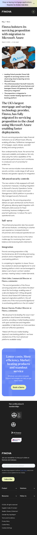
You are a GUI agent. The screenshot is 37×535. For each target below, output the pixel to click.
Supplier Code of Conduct (9, 508)
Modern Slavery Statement (10, 511)
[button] (33, 11)
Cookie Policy (6, 524)
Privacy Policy (6, 521)
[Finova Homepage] (6, 453)
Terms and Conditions (8, 518)
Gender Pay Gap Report (9, 514)
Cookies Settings (7, 528)
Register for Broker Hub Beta (17, 5)
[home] (6, 12)
